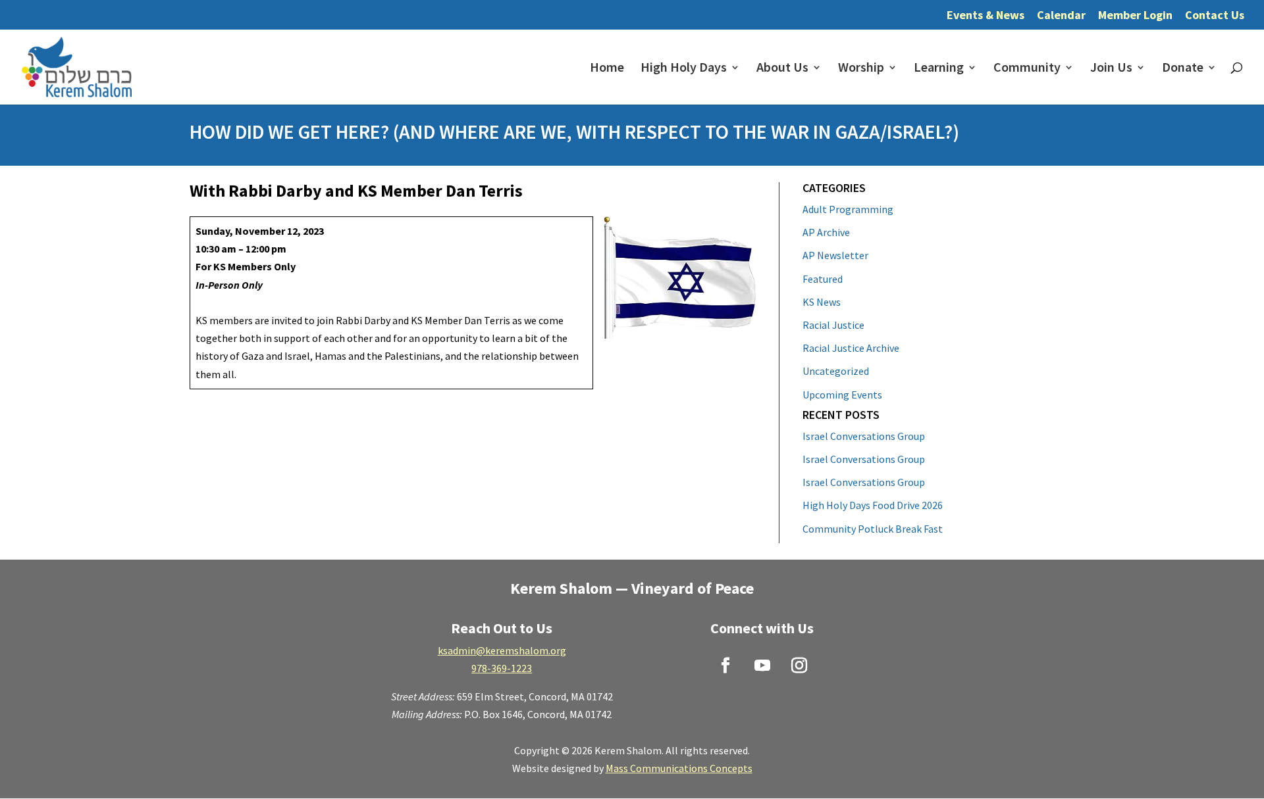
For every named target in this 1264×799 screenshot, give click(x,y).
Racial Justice (833, 324)
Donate (1182, 68)
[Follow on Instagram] (799, 665)
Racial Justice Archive (851, 347)
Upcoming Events (842, 394)
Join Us (1111, 68)
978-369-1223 (501, 668)
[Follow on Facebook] (725, 665)
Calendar (1061, 15)
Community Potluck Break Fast (873, 528)
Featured (823, 278)
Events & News (985, 15)
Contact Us (1214, 15)
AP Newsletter (835, 255)
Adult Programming (848, 209)
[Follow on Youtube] (762, 665)
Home (607, 68)
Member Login (1135, 15)
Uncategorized (836, 370)
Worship (861, 68)
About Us (782, 68)
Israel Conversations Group (864, 436)
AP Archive (826, 232)
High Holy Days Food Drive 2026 (873, 505)
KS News (822, 301)
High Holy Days (684, 68)
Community (1027, 68)
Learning (939, 68)
